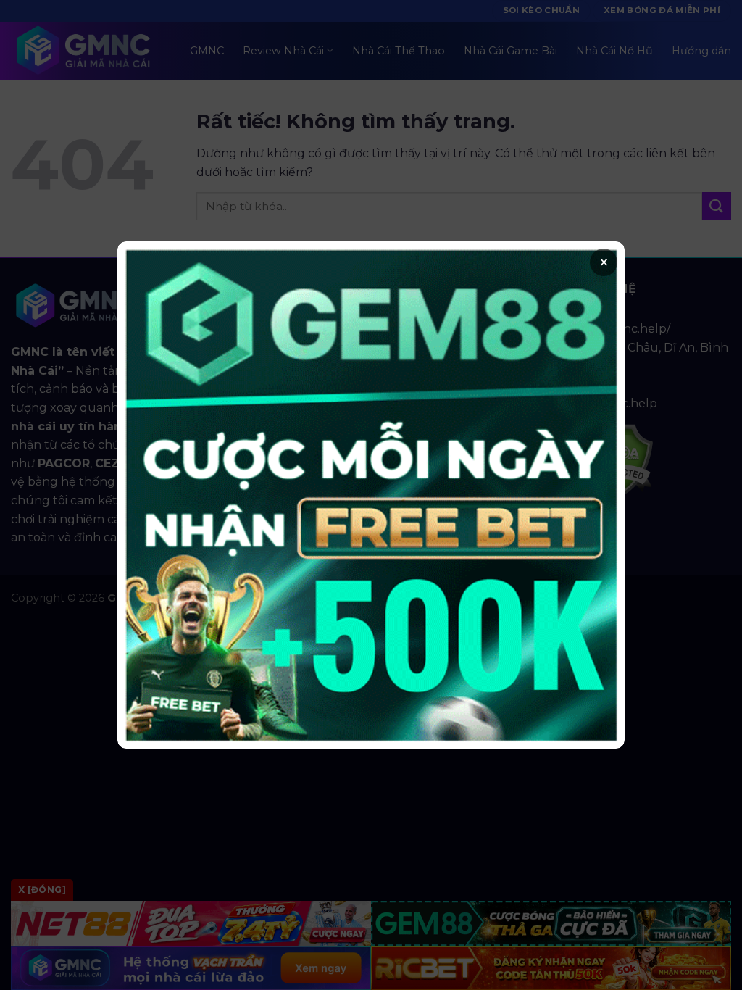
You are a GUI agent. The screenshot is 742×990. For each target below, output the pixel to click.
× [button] (604, 262)
